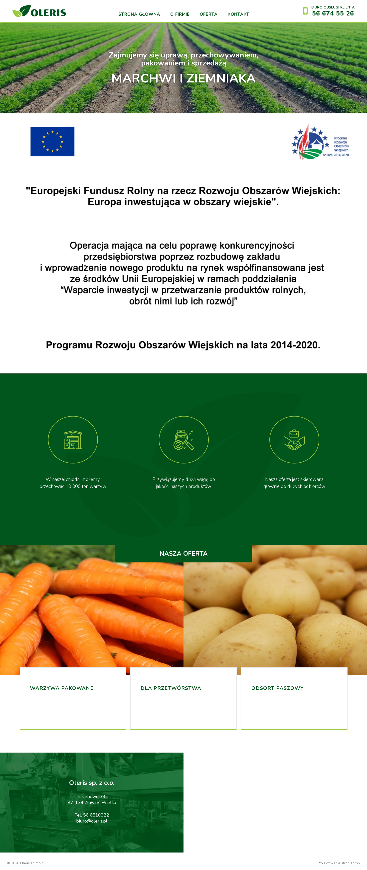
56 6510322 (96, 815)
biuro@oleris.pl (91, 821)
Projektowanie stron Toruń (339, 863)
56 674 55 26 (333, 13)
